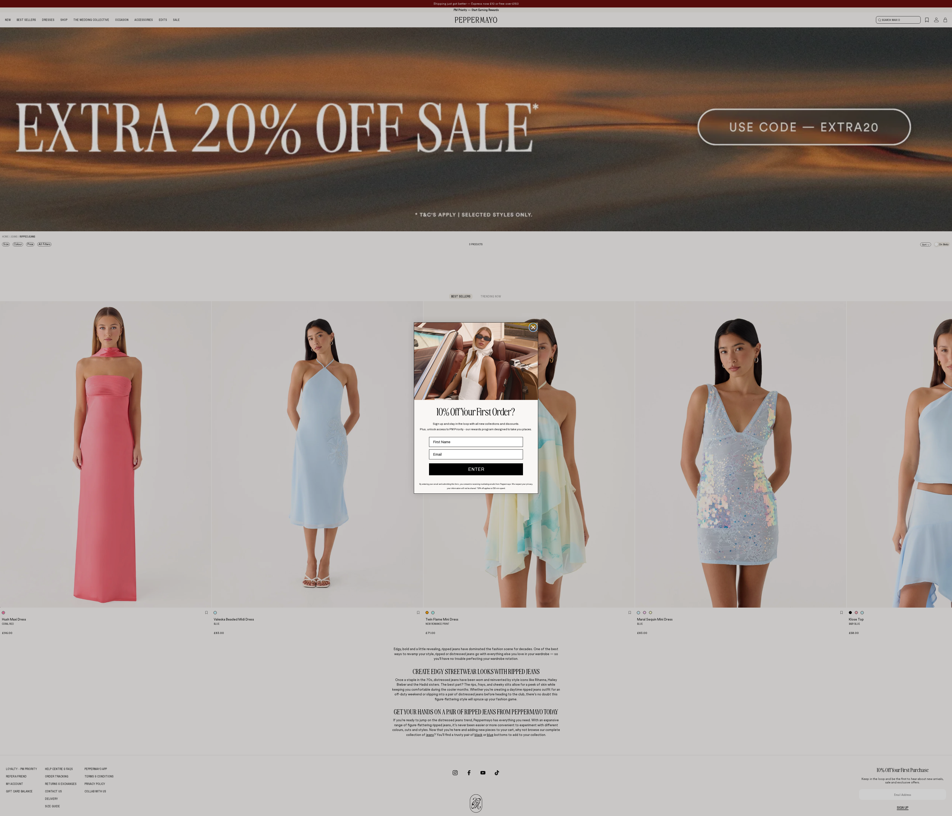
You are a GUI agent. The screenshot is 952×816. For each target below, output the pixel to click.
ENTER (476, 469)
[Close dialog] (533, 327)
